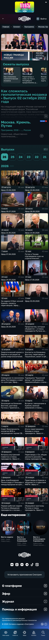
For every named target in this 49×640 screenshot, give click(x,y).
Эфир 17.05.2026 (32, 280)
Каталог (16, 27)
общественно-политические (14, 135)
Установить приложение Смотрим (24, 574)
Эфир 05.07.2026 (8, 211)
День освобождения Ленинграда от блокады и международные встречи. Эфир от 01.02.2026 (12, 483)
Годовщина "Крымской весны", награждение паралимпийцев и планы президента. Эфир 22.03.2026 (35, 382)
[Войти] (37, 18)
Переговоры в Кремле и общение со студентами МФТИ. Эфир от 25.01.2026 (35, 483)
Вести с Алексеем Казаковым (22, 539)
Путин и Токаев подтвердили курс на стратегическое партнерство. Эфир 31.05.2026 (34, 258)
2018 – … (18, 130)
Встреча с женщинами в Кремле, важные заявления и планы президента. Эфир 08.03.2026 (35, 407)
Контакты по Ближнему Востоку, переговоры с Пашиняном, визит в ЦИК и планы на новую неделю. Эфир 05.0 (36, 356)
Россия (27, 130)
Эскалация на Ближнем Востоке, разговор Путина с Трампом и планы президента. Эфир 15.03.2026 (12, 407)
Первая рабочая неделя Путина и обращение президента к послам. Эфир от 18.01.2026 (11, 509)
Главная (6, 27)
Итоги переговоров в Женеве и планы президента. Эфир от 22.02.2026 (34, 432)
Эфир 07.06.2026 (8, 254)
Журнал (8, 601)
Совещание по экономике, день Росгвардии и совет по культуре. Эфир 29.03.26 (12, 381)
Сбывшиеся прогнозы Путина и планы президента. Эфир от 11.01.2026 (34, 509)
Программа (29, 27)
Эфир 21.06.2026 (8, 233)
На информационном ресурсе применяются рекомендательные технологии (19, 619)
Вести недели (7, 537)
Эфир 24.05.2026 (8, 280)
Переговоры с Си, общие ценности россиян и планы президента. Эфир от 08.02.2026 (36, 458)
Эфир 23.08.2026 (8, 190)
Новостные (6, 134)
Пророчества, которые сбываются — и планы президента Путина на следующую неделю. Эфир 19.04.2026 (35, 331)
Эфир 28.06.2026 (32, 211)
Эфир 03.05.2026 (32, 301)
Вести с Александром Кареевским (39, 539)
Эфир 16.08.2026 (32, 190)
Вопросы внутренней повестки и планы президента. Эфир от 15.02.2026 (10, 458)
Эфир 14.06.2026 (32, 233)
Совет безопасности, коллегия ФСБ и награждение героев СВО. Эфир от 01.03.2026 (12, 432)
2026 (12, 166)
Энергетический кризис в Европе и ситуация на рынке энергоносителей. (12, 354)
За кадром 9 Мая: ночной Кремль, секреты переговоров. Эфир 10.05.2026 (12, 304)
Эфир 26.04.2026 (8, 327)
